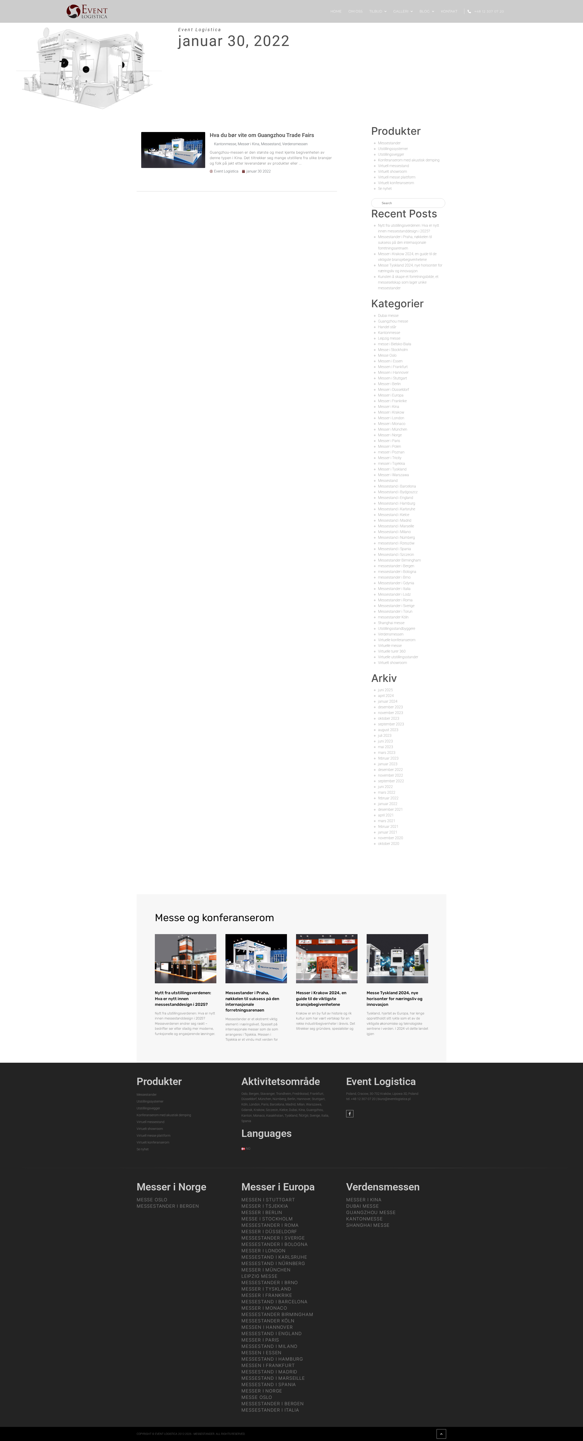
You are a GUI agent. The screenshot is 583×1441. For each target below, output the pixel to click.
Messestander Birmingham (399, 560)
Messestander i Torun (395, 611)
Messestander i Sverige (396, 606)
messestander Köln (393, 617)
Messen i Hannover (393, 372)
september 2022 (391, 781)
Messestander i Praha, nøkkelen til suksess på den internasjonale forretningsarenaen (405, 242)
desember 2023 (390, 707)
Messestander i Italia (394, 589)
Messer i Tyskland (392, 469)
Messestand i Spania (394, 549)
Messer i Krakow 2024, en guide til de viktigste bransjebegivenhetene (321, 998)
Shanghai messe (391, 623)
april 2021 (386, 815)
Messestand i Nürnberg (396, 537)
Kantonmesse (225, 144)
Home (336, 11)
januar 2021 (387, 832)
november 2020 (390, 838)
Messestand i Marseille (396, 526)
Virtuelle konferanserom (396, 640)
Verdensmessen (295, 144)
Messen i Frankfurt (393, 367)
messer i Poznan (391, 452)
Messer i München (392, 429)
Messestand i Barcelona (397, 486)
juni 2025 (385, 690)
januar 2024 (387, 701)
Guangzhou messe (393, 321)
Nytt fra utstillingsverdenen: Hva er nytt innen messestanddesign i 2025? (183, 998)
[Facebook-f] (349, 1113)
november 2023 (390, 713)
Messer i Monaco (391, 424)
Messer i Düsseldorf (393, 389)
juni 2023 (385, 741)
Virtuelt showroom (392, 171)
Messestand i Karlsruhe (396, 509)
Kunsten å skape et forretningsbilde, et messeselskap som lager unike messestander (408, 282)
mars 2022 (386, 792)
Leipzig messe (389, 338)
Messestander (389, 143)
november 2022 (390, 775)
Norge (303, 1115)
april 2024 (386, 696)
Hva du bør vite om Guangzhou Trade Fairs (262, 135)
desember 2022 (390, 770)
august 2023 (388, 730)
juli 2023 (384, 735)
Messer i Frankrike (392, 401)
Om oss (355, 11)
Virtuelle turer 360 (392, 651)
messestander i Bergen (396, 566)
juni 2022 (385, 787)
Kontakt (449, 11)
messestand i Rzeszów (396, 543)
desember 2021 (390, 809)
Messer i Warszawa (393, 475)
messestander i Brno (394, 577)
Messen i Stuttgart (392, 378)
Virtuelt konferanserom (396, 183)
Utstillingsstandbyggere (396, 628)
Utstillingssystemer (393, 149)
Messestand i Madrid (394, 520)
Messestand (271, 144)
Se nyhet (385, 188)
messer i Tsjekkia (391, 463)
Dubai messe (388, 315)
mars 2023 (386, 752)
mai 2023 (385, 747)
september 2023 (391, 724)
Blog (424, 11)
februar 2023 (388, 758)
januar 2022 (387, 804)
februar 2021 (388, 826)
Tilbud (375, 11)
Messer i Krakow (391, 412)
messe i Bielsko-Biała (394, 344)
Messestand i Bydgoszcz (398, 492)
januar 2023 (387, 764)
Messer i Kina (248, 144)
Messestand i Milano (394, 532)
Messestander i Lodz (394, 594)
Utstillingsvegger (391, 154)
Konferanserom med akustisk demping (409, 160)
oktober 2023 (388, 718)
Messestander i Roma (395, 600)
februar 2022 (388, 798)
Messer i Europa (391, 395)
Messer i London (391, 418)
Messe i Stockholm (393, 350)
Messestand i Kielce (393, 515)
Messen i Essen (390, 361)
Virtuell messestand (393, 166)
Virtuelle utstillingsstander (398, 657)
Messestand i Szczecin (396, 554)
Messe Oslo (387, 355)
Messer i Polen (389, 446)
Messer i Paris (389, 441)
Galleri (400, 11)
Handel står (387, 327)
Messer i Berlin (389, 384)
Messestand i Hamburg (396, 503)
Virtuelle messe (390, 645)
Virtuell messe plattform (396, 177)
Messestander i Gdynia (396, 583)
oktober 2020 (388, 843)
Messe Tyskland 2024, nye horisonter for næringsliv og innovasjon (394, 998)
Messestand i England (395, 498)
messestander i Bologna (397, 571)
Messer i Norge (390, 435)
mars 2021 (386, 821)
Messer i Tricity (389, 458)
